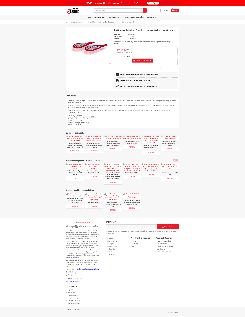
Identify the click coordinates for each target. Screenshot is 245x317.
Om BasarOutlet (112, 246)
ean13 (116, 38)
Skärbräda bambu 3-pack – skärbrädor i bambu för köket (75, 172)
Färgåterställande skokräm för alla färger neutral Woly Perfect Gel (75, 145)
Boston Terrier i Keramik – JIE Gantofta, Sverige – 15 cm (151, 147)
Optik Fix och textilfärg (164, 252)
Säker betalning (112, 241)
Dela (159, 68)
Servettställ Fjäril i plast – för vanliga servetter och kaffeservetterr (132, 202)
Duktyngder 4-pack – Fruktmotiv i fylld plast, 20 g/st (113, 204)
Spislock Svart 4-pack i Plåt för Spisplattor (94, 172)
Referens (117, 34)
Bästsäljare (135, 244)
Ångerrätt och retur (73, 300)
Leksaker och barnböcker (165, 246)
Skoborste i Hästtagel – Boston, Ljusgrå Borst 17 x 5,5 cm (170, 143)
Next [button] (177, 160)
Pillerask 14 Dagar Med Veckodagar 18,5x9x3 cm (151, 170)
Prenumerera (169, 227)
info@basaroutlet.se (92, 269)
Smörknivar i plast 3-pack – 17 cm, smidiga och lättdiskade (75, 200)
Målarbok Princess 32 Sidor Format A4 (132, 142)
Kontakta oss (80, 269)
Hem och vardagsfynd (164, 241)
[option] (75, 173)
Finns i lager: (118, 36)
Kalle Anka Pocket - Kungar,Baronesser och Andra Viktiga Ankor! (113, 143)
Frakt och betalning (73, 303)
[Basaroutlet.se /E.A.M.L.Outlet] (73, 10)
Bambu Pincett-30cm (132, 173)
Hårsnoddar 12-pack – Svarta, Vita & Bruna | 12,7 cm (170, 172)
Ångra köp (110, 252)
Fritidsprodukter (162, 244)
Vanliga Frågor (111, 249)
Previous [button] (174, 160)
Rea (133, 246)
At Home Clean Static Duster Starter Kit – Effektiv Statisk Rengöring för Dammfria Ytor (113, 175)
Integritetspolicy (72, 295)
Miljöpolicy (71, 292)
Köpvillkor (110, 238)
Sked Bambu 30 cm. (94, 202)
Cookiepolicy (111, 244)
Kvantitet (127, 57)
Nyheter (134, 241)
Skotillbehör (161, 249)
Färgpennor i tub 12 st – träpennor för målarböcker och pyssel (94, 145)
